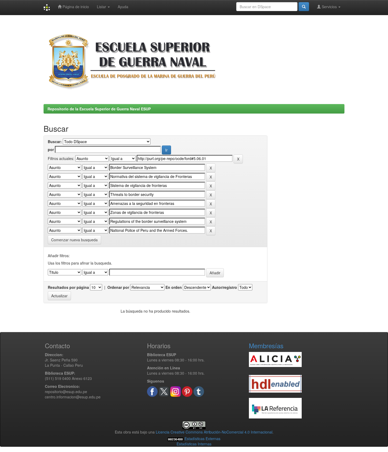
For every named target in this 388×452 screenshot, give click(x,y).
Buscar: (55, 141)
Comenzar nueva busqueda (74, 239)
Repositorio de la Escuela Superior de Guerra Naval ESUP (99, 108)
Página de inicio (75, 6)
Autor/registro (224, 287)
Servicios (329, 6)
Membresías (266, 345)
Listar (102, 6)
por (51, 149)
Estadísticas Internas (194, 443)
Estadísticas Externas (202, 438)
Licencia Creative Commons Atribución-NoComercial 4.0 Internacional (214, 432)
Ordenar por (118, 287)
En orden (173, 287)
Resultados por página (68, 287)
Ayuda (123, 6)
